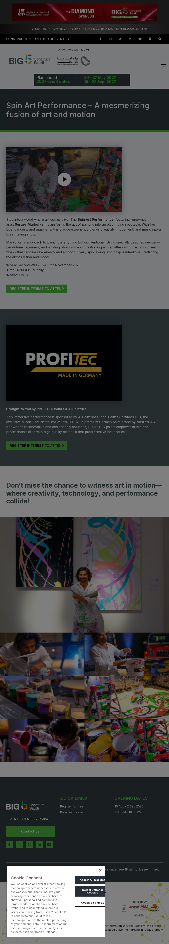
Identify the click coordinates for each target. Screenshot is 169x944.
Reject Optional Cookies (92, 891)
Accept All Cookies (92, 879)
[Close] (100, 870)
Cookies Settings (92, 902)
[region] (56, 901)
